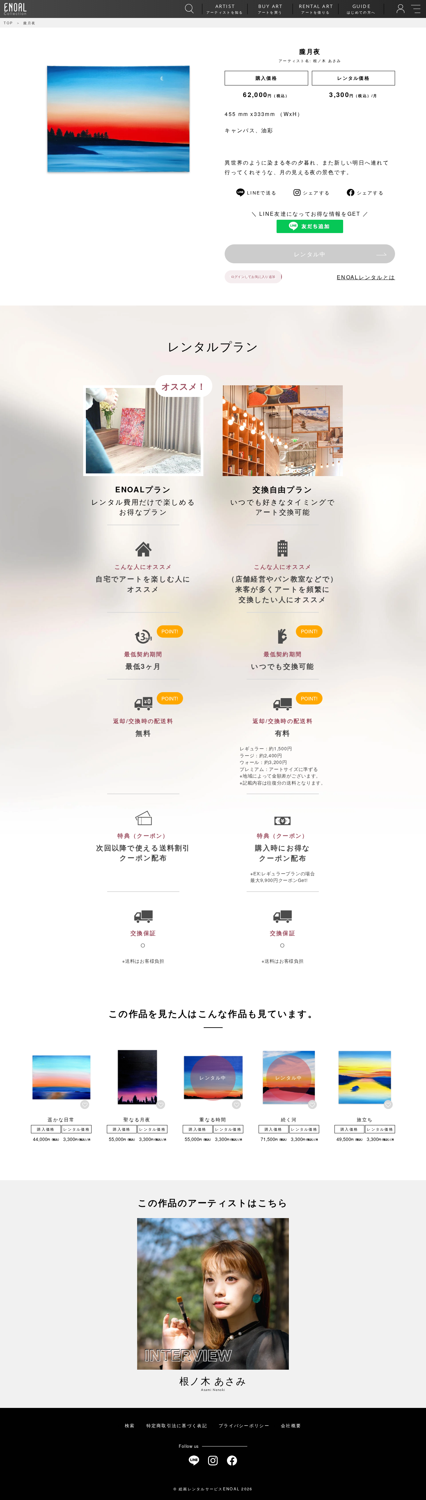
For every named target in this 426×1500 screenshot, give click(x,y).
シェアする (316, 192)
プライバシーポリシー (244, 1426)
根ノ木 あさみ (327, 60)
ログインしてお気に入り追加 (253, 276)
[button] (86, 1104)
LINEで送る (262, 192)
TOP (8, 22)
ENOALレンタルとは (366, 277)
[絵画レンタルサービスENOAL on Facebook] (232, 1460)
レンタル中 (310, 254)
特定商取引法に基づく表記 (176, 1426)
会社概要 (291, 1426)
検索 (130, 1426)
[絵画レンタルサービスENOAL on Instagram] (213, 1460)
